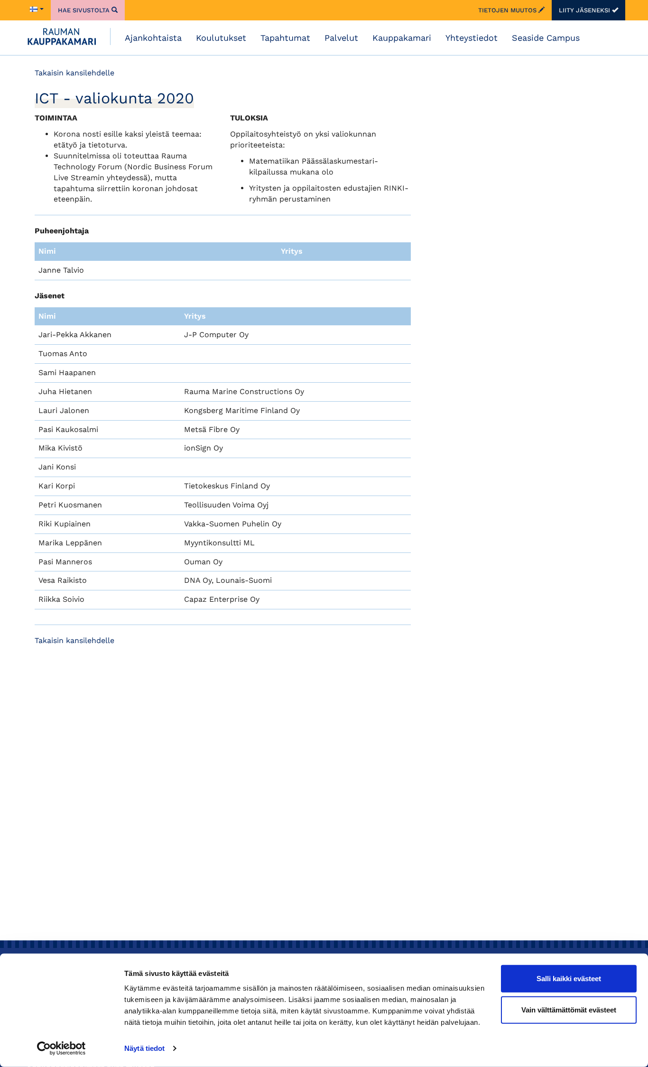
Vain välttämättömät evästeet (568, 1009)
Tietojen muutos (508, 10)
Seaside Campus (546, 38)
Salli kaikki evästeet (569, 979)
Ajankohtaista (153, 38)
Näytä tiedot (144, 1048)
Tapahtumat (285, 38)
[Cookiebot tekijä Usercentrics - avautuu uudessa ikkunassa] (61, 1048)
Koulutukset (221, 38)
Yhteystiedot (471, 38)
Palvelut (341, 38)
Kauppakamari (401, 38)
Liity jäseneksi (585, 10)
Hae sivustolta (84, 10)
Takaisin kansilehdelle (74, 72)
